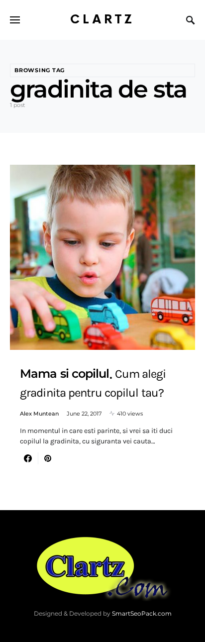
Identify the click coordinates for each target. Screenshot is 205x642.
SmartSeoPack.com (142, 613)
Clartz (102, 19)
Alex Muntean (39, 413)
